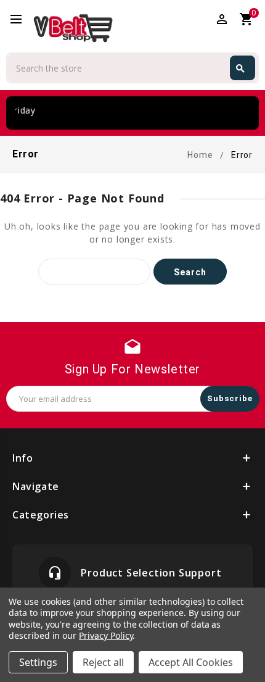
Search (240, 68)
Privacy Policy (105, 635)
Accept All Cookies (191, 662)
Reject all (103, 662)
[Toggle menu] (21, 19)
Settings (38, 662)
